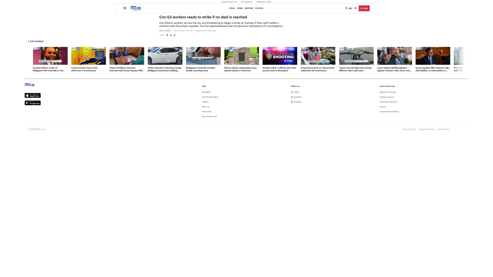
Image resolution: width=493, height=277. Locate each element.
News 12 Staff (164, 31)
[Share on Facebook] (167, 35)
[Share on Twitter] (171, 35)
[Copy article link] (174, 35)
